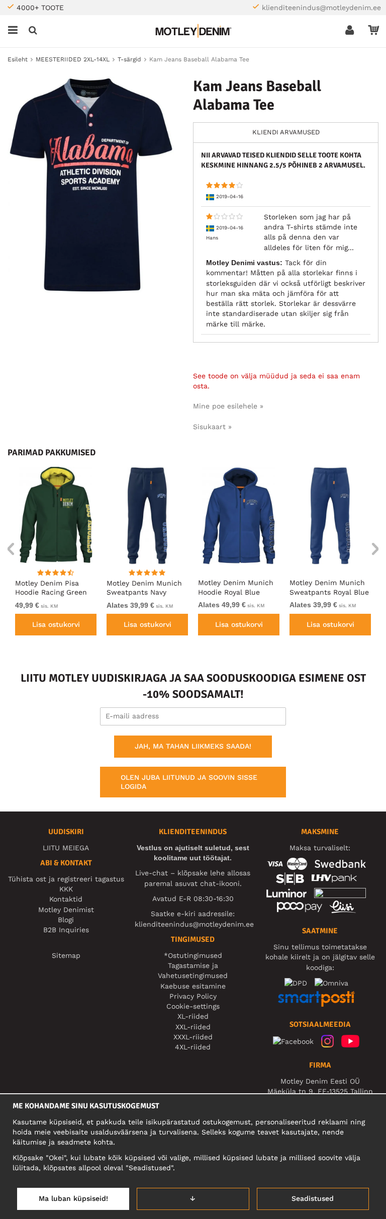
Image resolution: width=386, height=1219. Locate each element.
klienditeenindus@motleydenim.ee (321, 8)
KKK (66, 889)
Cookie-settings (193, 1006)
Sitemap (66, 955)
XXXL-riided (193, 1037)
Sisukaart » (212, 427)
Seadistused (313, 1198)
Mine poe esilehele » (228, 406)
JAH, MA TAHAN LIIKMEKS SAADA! (193, 746)
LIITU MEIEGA (66, 848)
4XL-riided (193, 1047)
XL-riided (193, 1016)
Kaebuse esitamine (193, 986)
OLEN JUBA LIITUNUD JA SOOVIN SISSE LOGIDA (189, 781)
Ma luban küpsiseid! (73, 1198)
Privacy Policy (193, 996)
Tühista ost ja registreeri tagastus (66, 879)
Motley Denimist (66, 910)
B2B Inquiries (66, 930)
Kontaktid (65, 899)
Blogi (66, 920)
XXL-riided (193, 1027)
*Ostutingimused (193, 955)
